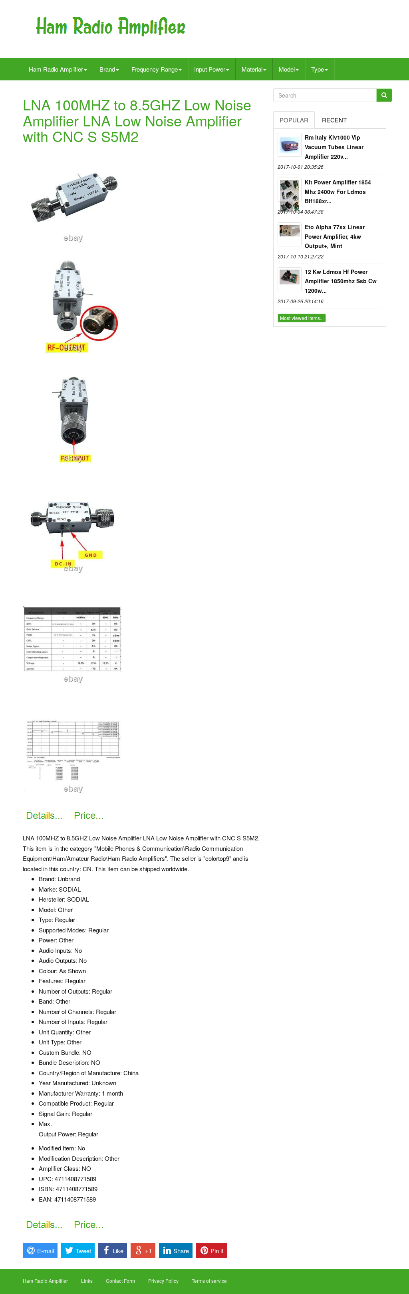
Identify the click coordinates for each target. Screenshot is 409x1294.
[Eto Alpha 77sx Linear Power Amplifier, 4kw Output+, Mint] (290, 234)
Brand (107, 69)
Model (287, 69)
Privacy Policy (163, 1280)
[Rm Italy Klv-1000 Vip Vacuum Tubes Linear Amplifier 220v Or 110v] (290, 145)
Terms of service (209, 1280)
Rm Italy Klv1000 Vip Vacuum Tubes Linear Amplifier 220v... (334, 146)
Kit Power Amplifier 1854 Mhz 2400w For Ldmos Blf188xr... (338, 191)
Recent (334, 120)
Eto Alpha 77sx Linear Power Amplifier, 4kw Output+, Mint (335, 236)
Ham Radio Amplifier (56, 69)
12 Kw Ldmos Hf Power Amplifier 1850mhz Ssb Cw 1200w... (341, 281)
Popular (294, 120)
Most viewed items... (302, 317)
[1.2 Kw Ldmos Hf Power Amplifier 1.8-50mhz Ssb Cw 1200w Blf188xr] (290, 279)
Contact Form (120, 1280)
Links (87, 1280)
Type (317, 69)
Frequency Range (154, 69)
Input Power (209, 69)
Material (252, 69)
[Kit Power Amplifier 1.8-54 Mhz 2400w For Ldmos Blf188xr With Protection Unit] (290, 190)
